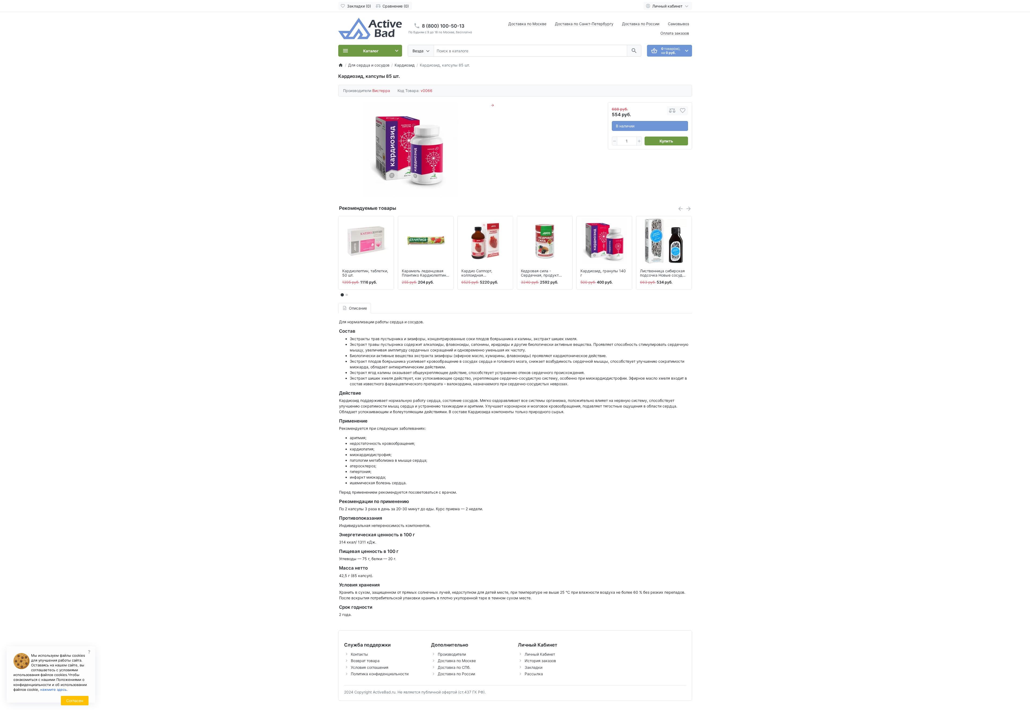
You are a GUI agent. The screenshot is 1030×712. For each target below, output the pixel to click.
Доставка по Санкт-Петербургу (584, 23)
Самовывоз (678, 23)
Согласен (74, 700)
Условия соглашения (369, 667)
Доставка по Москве (527, 23)
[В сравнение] (672, 110)
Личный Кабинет (540, 654)
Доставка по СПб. (454, 667)
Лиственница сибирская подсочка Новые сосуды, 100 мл (663, 273)
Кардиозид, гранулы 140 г (603, 273)
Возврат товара (365, 660)
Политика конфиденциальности (380, 673)
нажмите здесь (53, 689)
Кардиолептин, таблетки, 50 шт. (365, 273)
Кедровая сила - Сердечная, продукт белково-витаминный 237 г (544, 273)
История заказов (540, 660)
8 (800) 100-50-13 (443, 26)
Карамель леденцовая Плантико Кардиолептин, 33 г (424, 273)
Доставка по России (640, 23)
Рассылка (534, 673)
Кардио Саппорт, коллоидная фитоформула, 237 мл (481, 273)
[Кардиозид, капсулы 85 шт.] (410, 150)
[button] (346, 295)
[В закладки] (682, 110)
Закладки (533, 667)
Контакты (359, 654)
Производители (452, 654)
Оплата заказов (674, 33)
